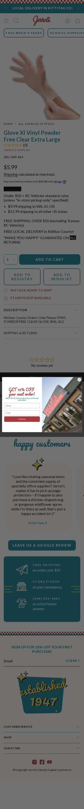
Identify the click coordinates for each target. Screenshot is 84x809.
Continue (22, 419)
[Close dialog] (79, 379)
